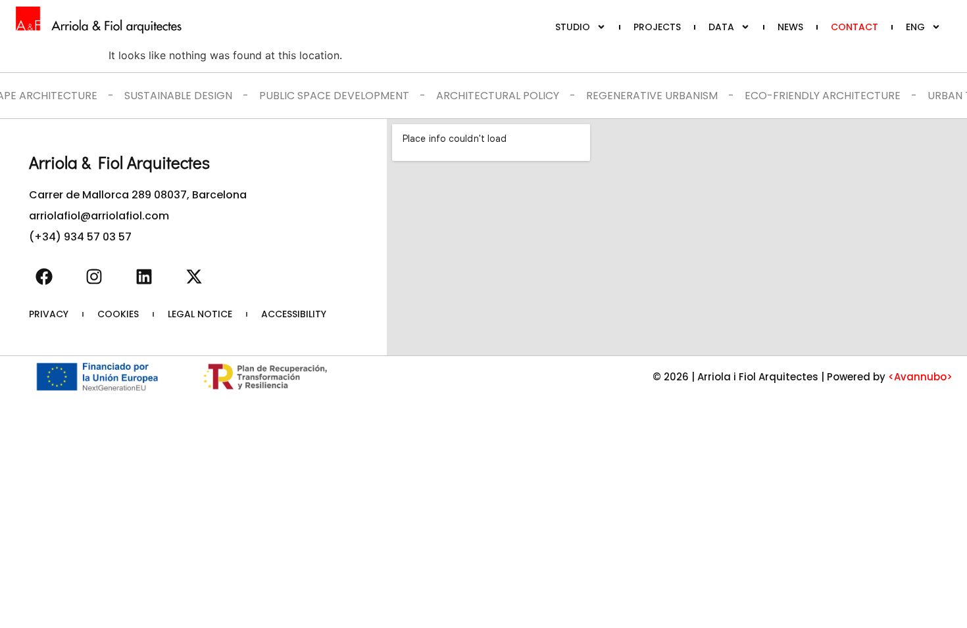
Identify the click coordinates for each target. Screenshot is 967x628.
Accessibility (293, 314)
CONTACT (854, 27)
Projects (657, 27)
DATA (721, 27)
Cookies (118, 314)
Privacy (48, 314)
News (790, 27)
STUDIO (572, 27)
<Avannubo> (920, 377)
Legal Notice (200, 314)
